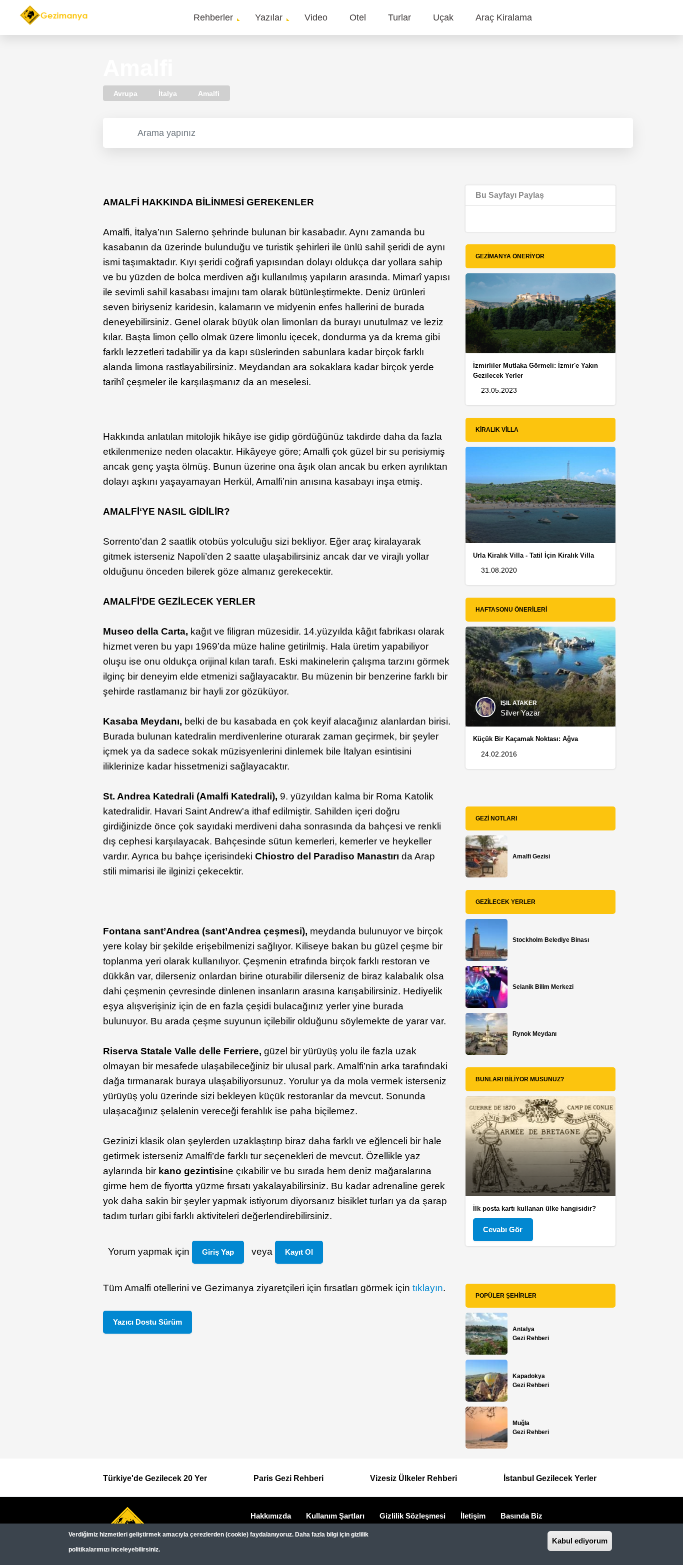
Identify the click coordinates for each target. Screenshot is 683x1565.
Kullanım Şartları (335, 1516)
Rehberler (213, 17)
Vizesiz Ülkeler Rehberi (413, 1478)
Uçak (443, 17)
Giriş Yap (218, 1252)
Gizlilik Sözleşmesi (413, 1516)
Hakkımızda (270, 1516)
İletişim (473, 1516)
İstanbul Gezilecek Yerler (550, 1478)
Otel (358, 17)
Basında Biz (521, 1516)
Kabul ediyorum (580, 1541)
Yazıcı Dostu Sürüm (147, 1322)
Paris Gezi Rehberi (289, 1478)
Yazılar (268, 17)
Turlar (399, 17)
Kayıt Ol (299, 1252)
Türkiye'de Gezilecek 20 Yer (155, 1478)
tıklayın (427, 1288)
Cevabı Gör (502, 1229)
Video (316, 17)
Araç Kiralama (504, 17)
